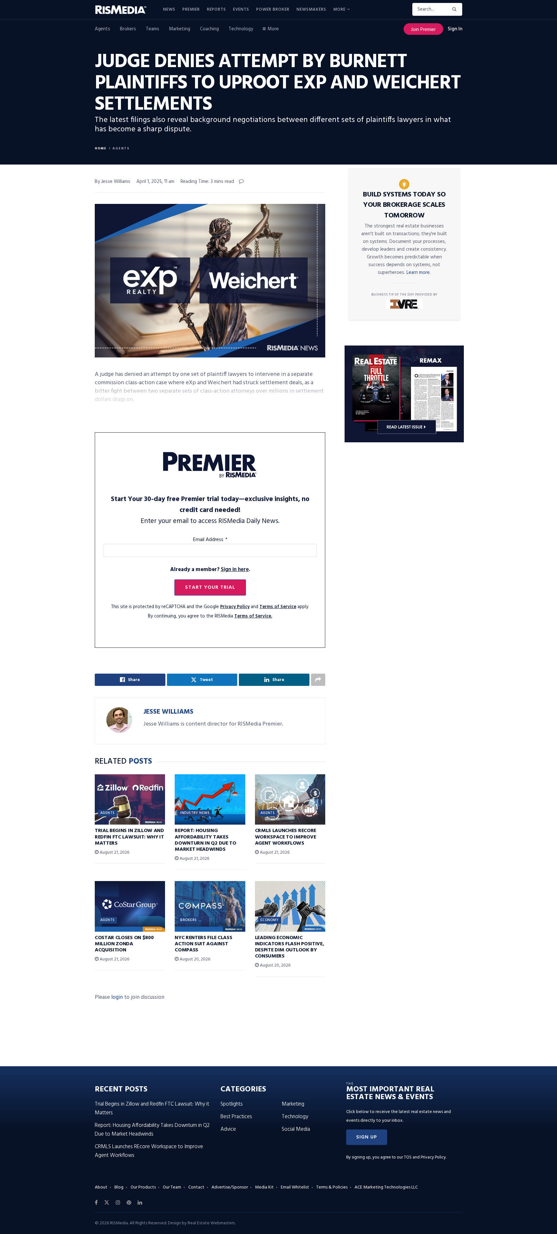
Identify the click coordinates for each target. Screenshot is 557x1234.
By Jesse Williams (112, 182)
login (117, 997)
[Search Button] (455, 9)
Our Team (172, 1187)
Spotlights (231, 1104)
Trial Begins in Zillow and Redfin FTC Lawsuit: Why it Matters (129, 837)
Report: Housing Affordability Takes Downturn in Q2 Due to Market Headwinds (205, 840)
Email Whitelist (295, 1187)
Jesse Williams (168, 712)
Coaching (209, 29)
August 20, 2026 (194, 959)
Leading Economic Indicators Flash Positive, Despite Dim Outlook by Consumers (289, 947)
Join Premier (423, 30)
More (339, 9)
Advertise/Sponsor (229, 1187)
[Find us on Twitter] (106, 1202)
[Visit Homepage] (124, 9)
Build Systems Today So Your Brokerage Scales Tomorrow (404, 205)
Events (241, 9)
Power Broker (272, 9)
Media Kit (264, 1187)
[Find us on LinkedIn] (140, 1202)
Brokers (128, 29)
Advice (228, 1129)
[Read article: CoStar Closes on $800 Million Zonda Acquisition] (130, 906)
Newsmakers (311, 9)
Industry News (195, 813)
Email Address (210, 540)
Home (101, 148)
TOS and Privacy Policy (425, 1157)
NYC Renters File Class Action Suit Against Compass (203, 944)
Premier (191, 9)
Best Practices (236, 1116)
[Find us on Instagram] (118, 1202)
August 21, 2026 (114, 852)
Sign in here (235, 569)
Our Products (143, 1187)
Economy (269, 920)
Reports (216, 9)
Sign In (455, 29)
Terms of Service (277, 607)
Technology (241, 29)
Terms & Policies (331, 1187)
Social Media (296, 1129)
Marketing (179, 29)
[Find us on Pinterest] (129, 1202)
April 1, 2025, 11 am (155, 182)
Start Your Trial (210, 587)
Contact (196, 1187)
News (169, 9)
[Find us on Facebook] (96, 1202)
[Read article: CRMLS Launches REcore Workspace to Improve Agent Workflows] (290, 799)
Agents (102, 29)
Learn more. (418, 272)
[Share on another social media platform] (318, 680)
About (101, 1187)
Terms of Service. (253, 616)
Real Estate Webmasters (211, 1223)
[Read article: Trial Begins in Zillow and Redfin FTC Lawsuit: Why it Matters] (130, 799)
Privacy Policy (234, 607)
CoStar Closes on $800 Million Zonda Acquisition (124, 944)
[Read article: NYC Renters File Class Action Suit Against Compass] (210, 906)
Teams (152, 29)
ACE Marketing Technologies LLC (386, 1187)
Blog (118, 1187)
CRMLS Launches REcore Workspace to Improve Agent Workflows (285, 837)
